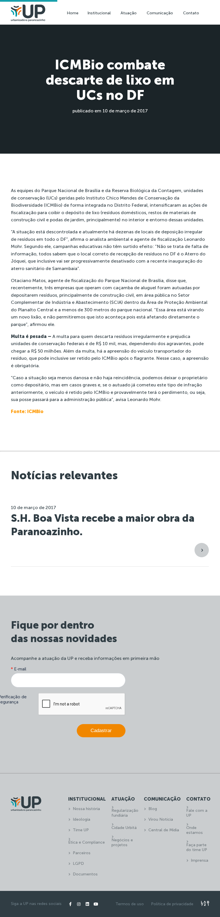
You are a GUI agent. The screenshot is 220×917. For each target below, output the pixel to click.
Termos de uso (129, 904)
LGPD (78, 863)
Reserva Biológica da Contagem (146, 190)
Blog (152, 808)
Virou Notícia (160, 819)
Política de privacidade (172, 904)
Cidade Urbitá (124, 827)
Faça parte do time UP (196, 847)
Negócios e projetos (122, 842)
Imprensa (199, 860)
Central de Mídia (163, 830)
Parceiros (82, 852)
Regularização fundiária (124, 813)
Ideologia (81, 819)
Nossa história (86, 808)
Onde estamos (194, 830)
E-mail (18, 669)
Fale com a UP (196, 813)
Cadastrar (101, 730)
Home (72, 13)
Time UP (81, 830)
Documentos (85, 874)
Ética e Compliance (86, 842)
